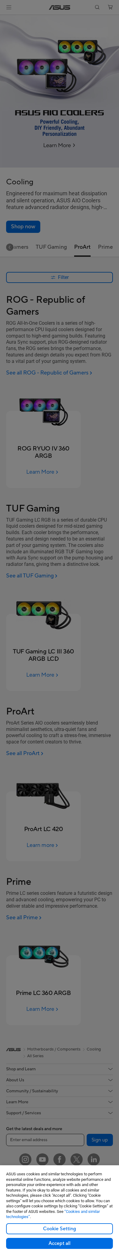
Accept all (59, 1243)
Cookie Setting (59, 1229)
